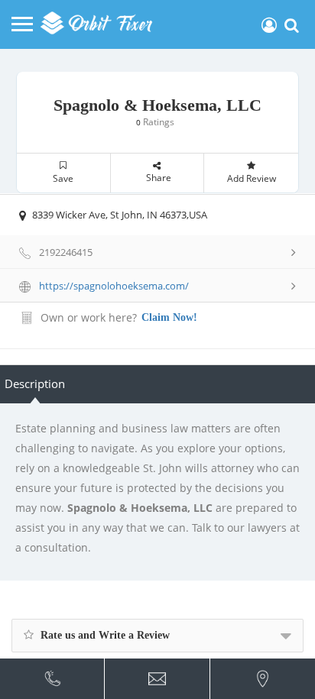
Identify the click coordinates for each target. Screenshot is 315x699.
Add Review (251, 178)
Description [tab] (35, 383)
